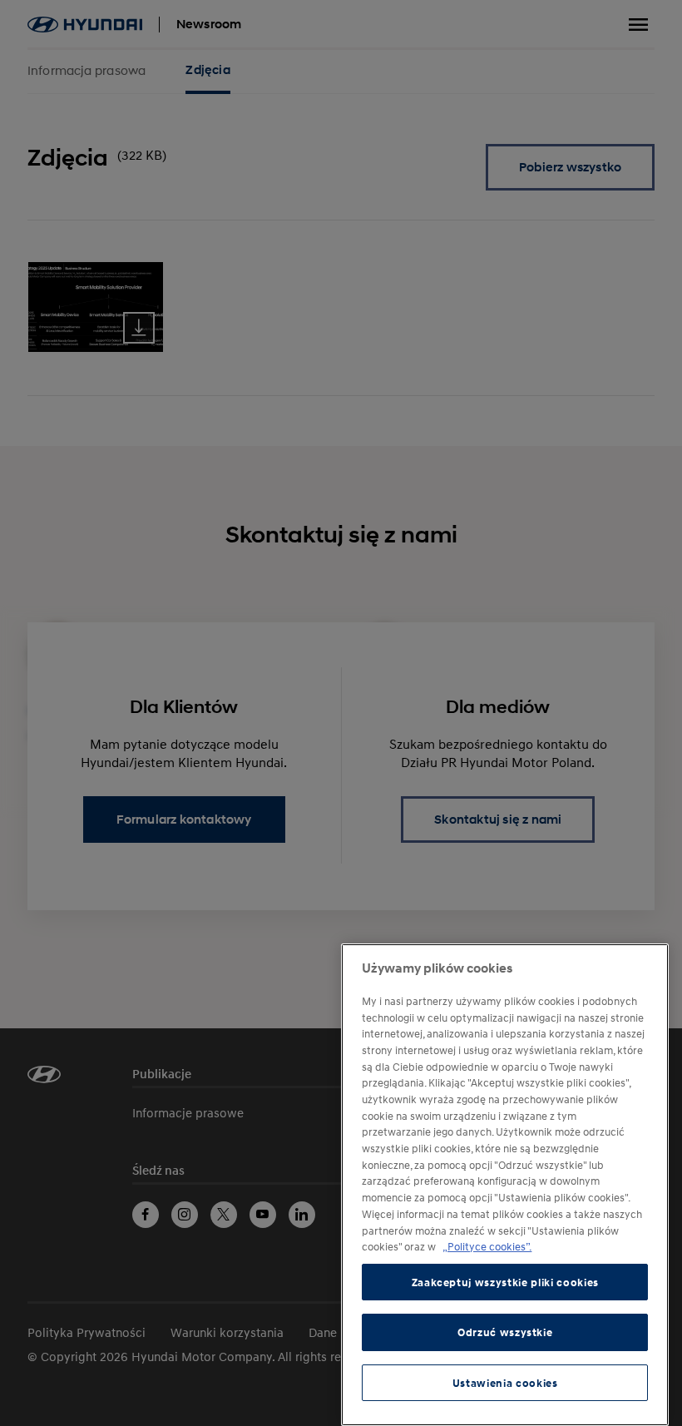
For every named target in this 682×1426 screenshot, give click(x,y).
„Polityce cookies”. (486, 1246)
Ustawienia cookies (505, 1382)
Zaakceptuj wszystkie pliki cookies (505, 1282)
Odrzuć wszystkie (505, 1332)
